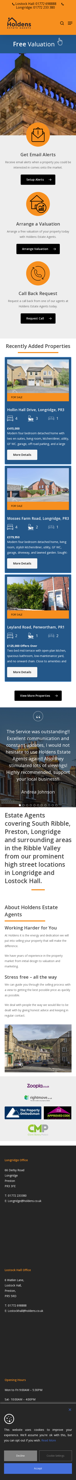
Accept (38, 1468)
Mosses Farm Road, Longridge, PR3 (38, 518)
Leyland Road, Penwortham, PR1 (35, 627)
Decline (20, 1455)
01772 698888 (17, 1305)
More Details (22, 455)
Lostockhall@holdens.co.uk (25, 1311)
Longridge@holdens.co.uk (24, 1201)
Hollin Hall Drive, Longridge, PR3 (35, 409)
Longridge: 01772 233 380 (35, 7)
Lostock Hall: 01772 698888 (35, 3)
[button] (70, 23)
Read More (48, 1440)
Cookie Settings (55, 1455)
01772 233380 (17, 1195)
